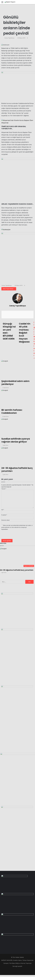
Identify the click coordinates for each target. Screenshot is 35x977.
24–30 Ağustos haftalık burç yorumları (16, 570)
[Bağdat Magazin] (10, 2)
